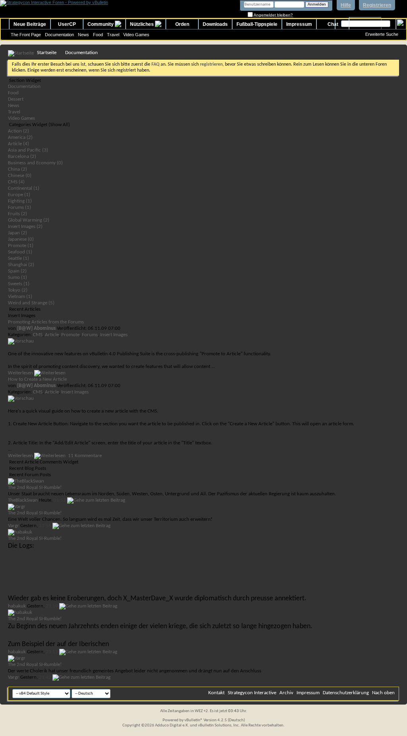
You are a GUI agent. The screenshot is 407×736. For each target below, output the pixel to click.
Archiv (286, 692)
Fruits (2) (17, 213)
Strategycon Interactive (252, 692)
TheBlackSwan (23, 500)
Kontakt (216, 692)
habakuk (17, 606)
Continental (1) (23, 188)
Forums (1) (19, 207)
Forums (90, 334)
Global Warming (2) (28, 220)
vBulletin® (193, 720)
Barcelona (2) (22, 156)
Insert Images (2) (25, 226)
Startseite (46, 52)
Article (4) (18, 143)
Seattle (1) (18, 258)
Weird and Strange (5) (31, 303)
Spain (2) (17, 271)
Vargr (13, 525)
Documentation (59, 34)
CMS (38, 334)
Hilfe (346, 5)
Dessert (15, 99)
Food (98, 34)
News (83, 34)
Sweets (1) (18, 283)
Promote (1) (20, 245)
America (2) (20, 137)
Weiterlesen (21, 373)
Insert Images (114, 334)
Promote (70, 334)
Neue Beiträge (30, 24)
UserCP (67, 24)
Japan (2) (17, 233)
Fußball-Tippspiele (256, 24)
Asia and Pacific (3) (28, 150)
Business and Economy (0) (35, 163)
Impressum (299, 24)
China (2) (17, 169)
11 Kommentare (85, 455)
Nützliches (142, 24)
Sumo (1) (17, 277)
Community (101, 24)
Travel (113, 34)
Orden (182, 24)
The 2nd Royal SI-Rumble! (35, 487)
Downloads (215, 24)
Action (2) (18, 131)
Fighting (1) (20, 201)
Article (52, 334)
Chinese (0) (19, 175)
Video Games (136, 34)
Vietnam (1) (20, 296)
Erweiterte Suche (381, 34)
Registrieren (377, 5)
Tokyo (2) (17, 290)
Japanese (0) (21, 239)
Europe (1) (19, 194)
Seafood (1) (20, 252)
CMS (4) (16, 182)
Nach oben (383, 692)
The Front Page (26, 34)
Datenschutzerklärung (346, 692)
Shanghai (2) (21, 264)
